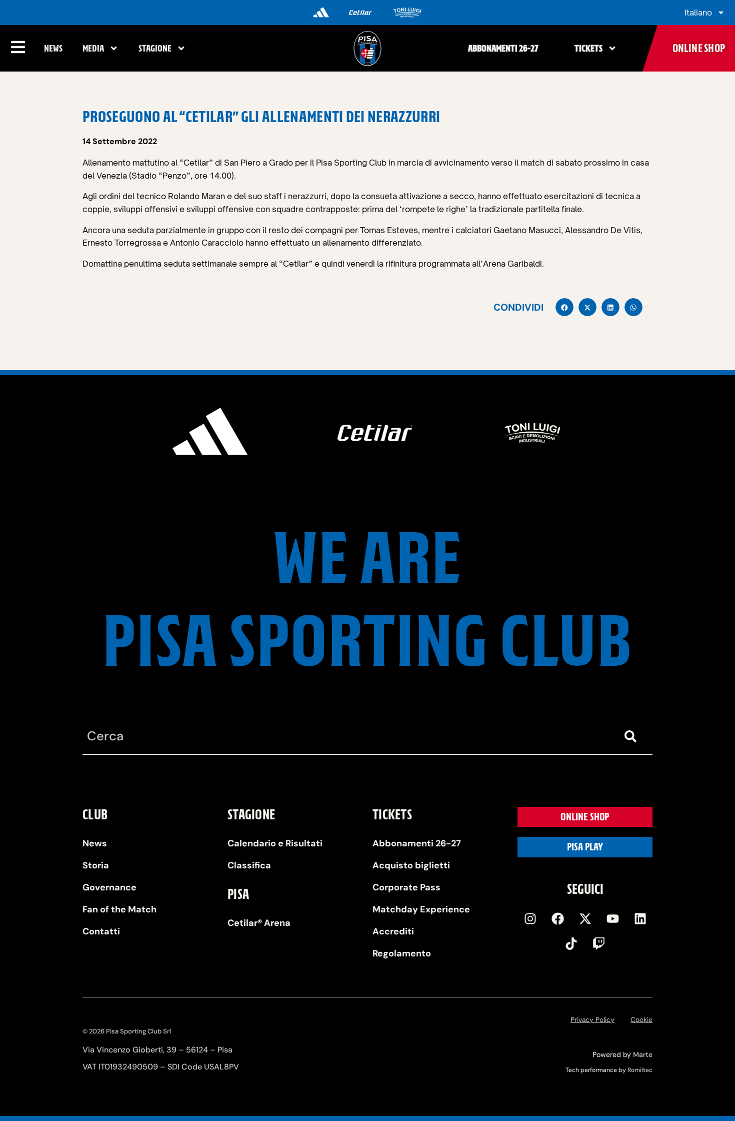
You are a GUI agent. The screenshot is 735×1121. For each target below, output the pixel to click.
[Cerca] (632, 736)
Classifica (249, 865)
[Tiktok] (571, 943)
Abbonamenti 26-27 (503, 48)
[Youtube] (612, 918)
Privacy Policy (592, 1019)
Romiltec (640, 1070)
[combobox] (347, 736)
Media (93, 48)
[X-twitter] (585, 918)
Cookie (641, 1019)
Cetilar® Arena (259, 923)
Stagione (155, 48)
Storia (95, 865)
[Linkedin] (640, 918)
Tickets (588, 48)
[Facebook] (557, 918)
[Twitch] (599, 943)
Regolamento (401, 953)
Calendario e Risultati (275, 843)
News (53, 48)
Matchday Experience (421, 909)
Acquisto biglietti (411, 865)
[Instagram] (530, 918)
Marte (642, 1054)
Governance (109, 887)
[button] (565, 307)
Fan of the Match (119, 909)
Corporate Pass (406, 887)
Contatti (101, 931)
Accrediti (393, 931)
